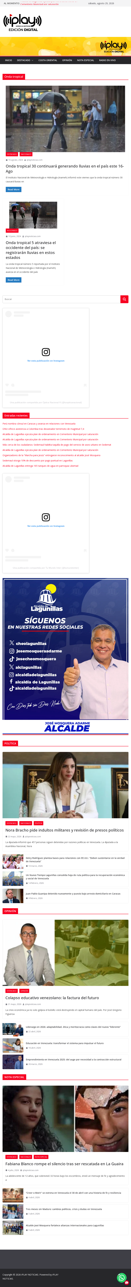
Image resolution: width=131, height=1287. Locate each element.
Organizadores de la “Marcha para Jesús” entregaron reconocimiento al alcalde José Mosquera (51, 455)
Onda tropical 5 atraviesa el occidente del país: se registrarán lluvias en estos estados (31, 250)
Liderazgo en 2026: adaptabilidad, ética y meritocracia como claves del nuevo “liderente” (73, 1026)
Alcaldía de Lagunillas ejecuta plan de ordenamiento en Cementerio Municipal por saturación (48, 5)
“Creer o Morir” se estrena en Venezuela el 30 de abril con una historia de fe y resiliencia (73, 1192)
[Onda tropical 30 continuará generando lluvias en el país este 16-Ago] (65, 119)
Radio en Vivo (107, 60)
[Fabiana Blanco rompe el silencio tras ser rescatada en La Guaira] (65, 1119)
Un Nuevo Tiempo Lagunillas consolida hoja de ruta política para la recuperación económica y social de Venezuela (75, 877)
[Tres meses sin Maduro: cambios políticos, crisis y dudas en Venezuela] (13, 1211)
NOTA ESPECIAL (85, 60)
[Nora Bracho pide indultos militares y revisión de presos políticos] (65, 785)
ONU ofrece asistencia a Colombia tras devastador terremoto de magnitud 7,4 (43, 428)
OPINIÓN (67, 60)
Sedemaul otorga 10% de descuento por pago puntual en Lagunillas (38, 460)
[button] (31, 60)
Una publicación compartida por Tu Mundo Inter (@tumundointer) (46, 568)
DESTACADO (23, 60)
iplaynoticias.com (34, 160)
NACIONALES (26, 154)
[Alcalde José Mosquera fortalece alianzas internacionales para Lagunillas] (13, 1228)
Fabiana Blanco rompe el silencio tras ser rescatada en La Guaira (64, 1163)
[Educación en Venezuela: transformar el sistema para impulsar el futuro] (13, 1045)
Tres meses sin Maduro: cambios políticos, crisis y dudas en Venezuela (64, 1209)
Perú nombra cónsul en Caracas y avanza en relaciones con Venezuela (39, 423)
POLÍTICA (38, 823)
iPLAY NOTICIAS (29, 1274)
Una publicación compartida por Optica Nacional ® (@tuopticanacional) (46, 402)
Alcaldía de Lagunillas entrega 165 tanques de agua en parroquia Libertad (40, 465)
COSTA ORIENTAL (48, 60)
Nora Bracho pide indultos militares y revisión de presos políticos (64, 830)
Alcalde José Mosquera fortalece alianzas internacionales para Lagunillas (65, 1225)
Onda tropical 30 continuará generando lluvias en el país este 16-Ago (65, 168)
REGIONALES (12, 230)
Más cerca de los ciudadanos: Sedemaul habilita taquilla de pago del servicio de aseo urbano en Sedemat (57, 444)
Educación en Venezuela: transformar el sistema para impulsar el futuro (65, 1043)
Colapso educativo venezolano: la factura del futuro (52, 997)
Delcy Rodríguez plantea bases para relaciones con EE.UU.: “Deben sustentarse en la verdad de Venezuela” (75, 859)
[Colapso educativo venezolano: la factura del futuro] (65, 953)
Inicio (8, 60)
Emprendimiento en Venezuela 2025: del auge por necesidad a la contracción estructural (73, 1059)
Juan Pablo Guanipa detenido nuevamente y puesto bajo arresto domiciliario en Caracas (73, 893)
